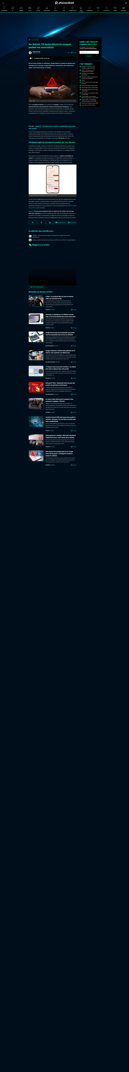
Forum (115, 10)
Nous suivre (73, 222)
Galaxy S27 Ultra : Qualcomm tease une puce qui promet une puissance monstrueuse (60, 384)
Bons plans (47, 10)
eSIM (80, 11)
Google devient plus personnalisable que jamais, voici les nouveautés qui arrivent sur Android (60, 333)
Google (30, 199)
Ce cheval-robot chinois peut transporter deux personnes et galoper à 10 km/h (59, 400)
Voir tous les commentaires (36, 287)
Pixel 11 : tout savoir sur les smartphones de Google (88, 70)
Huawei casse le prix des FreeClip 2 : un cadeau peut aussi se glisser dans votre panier (61, 368)
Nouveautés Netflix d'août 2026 (89, 85)
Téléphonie (4, 10)
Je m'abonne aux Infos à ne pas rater (41, 58)
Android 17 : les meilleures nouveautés (88, 74)
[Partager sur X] (33, 222)
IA (98, 10)
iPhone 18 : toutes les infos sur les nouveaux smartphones (90, 77)
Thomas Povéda (36, 52)
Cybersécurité (72, 10)
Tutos (55, 10)
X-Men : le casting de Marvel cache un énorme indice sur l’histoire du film (59, 297)
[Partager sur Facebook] (41, 222)
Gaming (21, 10)
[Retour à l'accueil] (64, 2)
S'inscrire (89, 56)
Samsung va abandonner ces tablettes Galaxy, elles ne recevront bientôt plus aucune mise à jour (61, 315)
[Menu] (2, 2)
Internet (47, 430)
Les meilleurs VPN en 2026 (88, 105)
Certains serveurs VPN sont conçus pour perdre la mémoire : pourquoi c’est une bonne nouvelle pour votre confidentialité (61, 419)
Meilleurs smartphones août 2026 (90, 103)
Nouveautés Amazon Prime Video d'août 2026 (90, 90)
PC (12, 10)
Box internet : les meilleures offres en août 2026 (90, 93)
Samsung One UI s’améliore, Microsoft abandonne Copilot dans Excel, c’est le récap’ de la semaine (61, 436)
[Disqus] (52, 266)
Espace (38, 10)
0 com (68, 52)
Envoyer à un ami (61, 222)
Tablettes (48, 328)
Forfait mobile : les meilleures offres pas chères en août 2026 (89, 100)
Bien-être (123, 10)
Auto (29, 10)
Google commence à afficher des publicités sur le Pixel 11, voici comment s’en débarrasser (60, 351)
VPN (64, 10)
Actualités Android (35, 40)
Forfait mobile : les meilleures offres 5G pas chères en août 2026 (90, 97)
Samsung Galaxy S (50, 394)
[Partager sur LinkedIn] (50, 222)
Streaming (89, 10)
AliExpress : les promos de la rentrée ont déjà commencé (88, 67)
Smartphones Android (50, 362)
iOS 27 (83, 80)
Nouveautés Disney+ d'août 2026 (90, 87)
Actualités (107, 10)
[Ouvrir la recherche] (126, 2)
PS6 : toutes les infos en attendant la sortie (90, 83)
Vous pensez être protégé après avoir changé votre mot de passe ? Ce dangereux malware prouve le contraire (59, 453)
